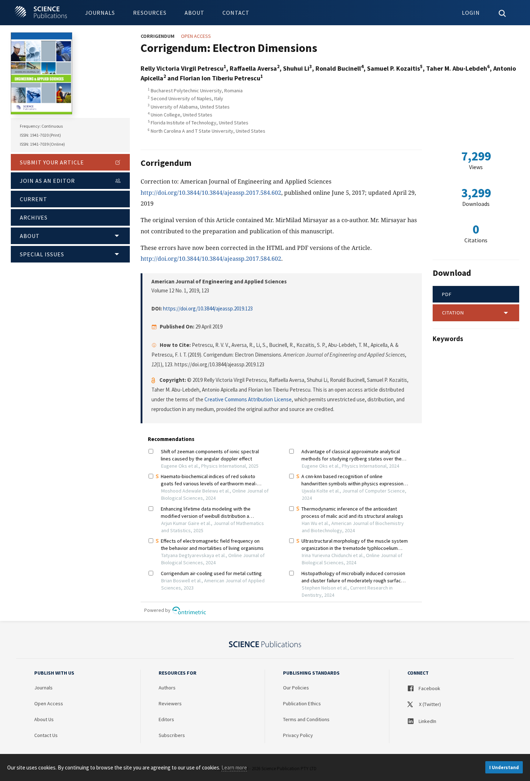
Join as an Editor (47, 180)
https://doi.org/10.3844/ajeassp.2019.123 (208, 308)
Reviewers (170, 703)
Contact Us (46, 735)
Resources (150, 12)
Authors (167, 687)
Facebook (429, 688)
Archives (34, 217)
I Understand (504, 767)
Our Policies (296, 687)
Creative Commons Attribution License (248, 399)
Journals (100, 12)
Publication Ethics (302, 703)
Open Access (48, 703)
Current (33, 199)
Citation (453, 312)
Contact (235, 12)
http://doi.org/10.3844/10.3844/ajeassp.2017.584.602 (211, 193)
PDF (447, 294)
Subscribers (172, 735)
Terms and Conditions (306, 719)
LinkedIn (427, 721)
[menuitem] (100, 12)
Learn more (234, 767)
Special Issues (42, 254)
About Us (44, 719)
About (194, 12)
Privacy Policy (298, 735)
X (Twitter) (429, 704)
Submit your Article (52, 162)
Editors (166, 719)
